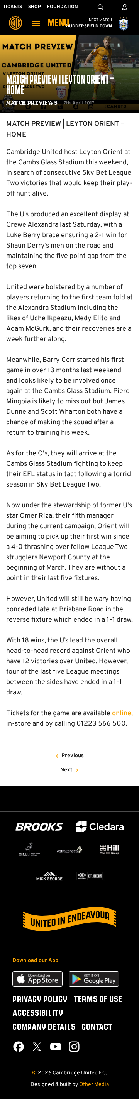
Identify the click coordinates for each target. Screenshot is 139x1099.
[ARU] (29, 849)
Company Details (43, 1027)
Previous (72, 756)
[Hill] (110, 849)
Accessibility (37, 1013)
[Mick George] (49, 876)
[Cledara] (100, 826)
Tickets (12, 7)
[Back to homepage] (15, 17)
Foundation (62, 7)
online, (122, 713)
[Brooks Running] (39, 827)
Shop (34, 7)
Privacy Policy (40, 1000)
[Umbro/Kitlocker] (90, 876)
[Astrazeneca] (69, 849)
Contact (96, 1027)
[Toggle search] (100, 7)
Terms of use (98, 1000)
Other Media (94, 1084)
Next (66, 770)
